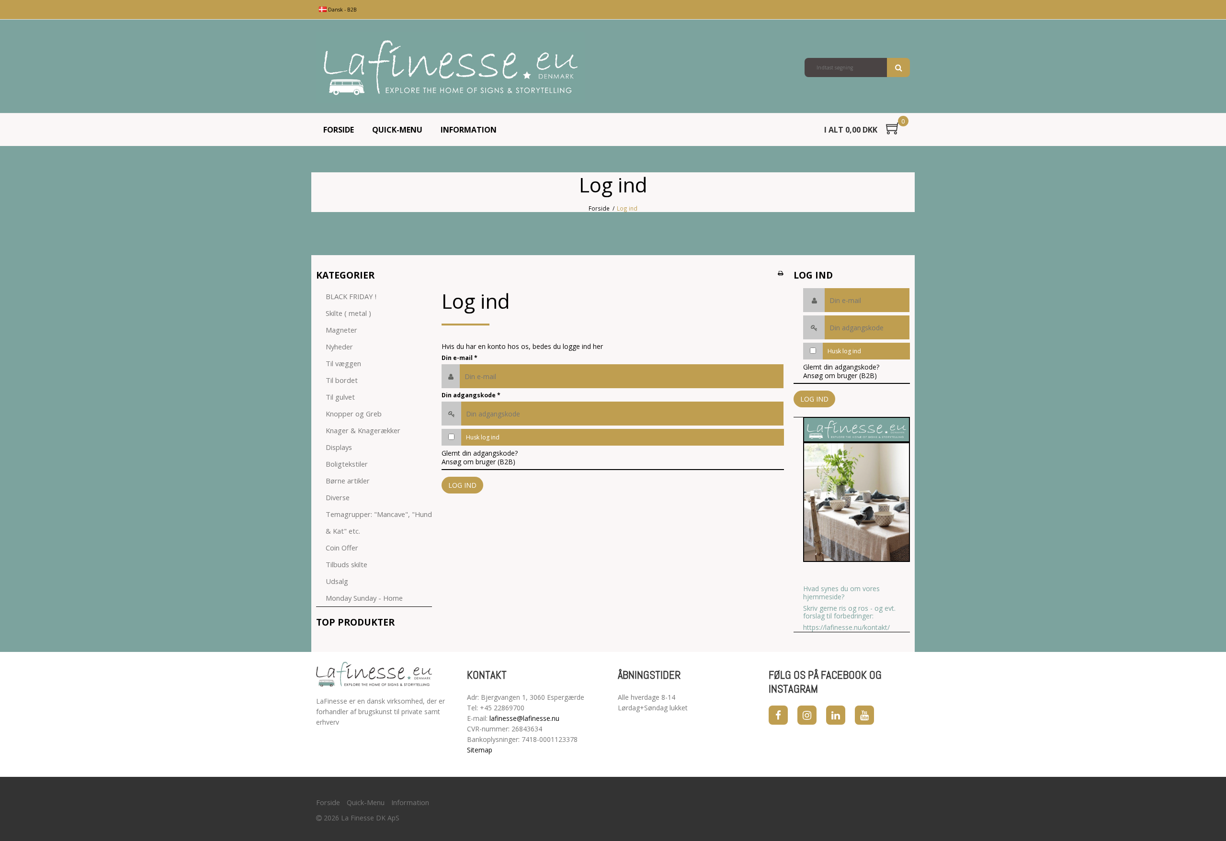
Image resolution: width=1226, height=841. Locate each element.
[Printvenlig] (780, 273)
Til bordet (342, 380)
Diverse (338, 497)
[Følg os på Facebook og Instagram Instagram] (807, 715)
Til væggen (343, 363)
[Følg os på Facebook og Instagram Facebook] (778, 715)
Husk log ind (482, 437)
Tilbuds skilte (346, 564)
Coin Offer (342, 547)
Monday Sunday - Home (364, 598)
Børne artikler (348, 480)
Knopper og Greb (354, 413)
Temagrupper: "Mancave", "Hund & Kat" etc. (379, 522)
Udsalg (337, 581)
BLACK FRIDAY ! (351, 296)
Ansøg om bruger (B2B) (478, 461)
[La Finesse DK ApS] (450, 67)
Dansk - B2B (342, 9)
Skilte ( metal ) (348, 313)
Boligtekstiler (347, 464)
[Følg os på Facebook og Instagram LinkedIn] (835, 715)
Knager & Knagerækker (363, 430)
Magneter (341, 330)
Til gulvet (340, 397)
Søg (898, 67)
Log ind (462, 485)
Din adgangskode (471, 395)
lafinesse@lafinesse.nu (524, 718)
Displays (339, 447)
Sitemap (479, 749)
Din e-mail (459, 357)
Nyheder (339, 346)
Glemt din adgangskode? (480, 453)
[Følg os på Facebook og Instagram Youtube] (864, 715)
